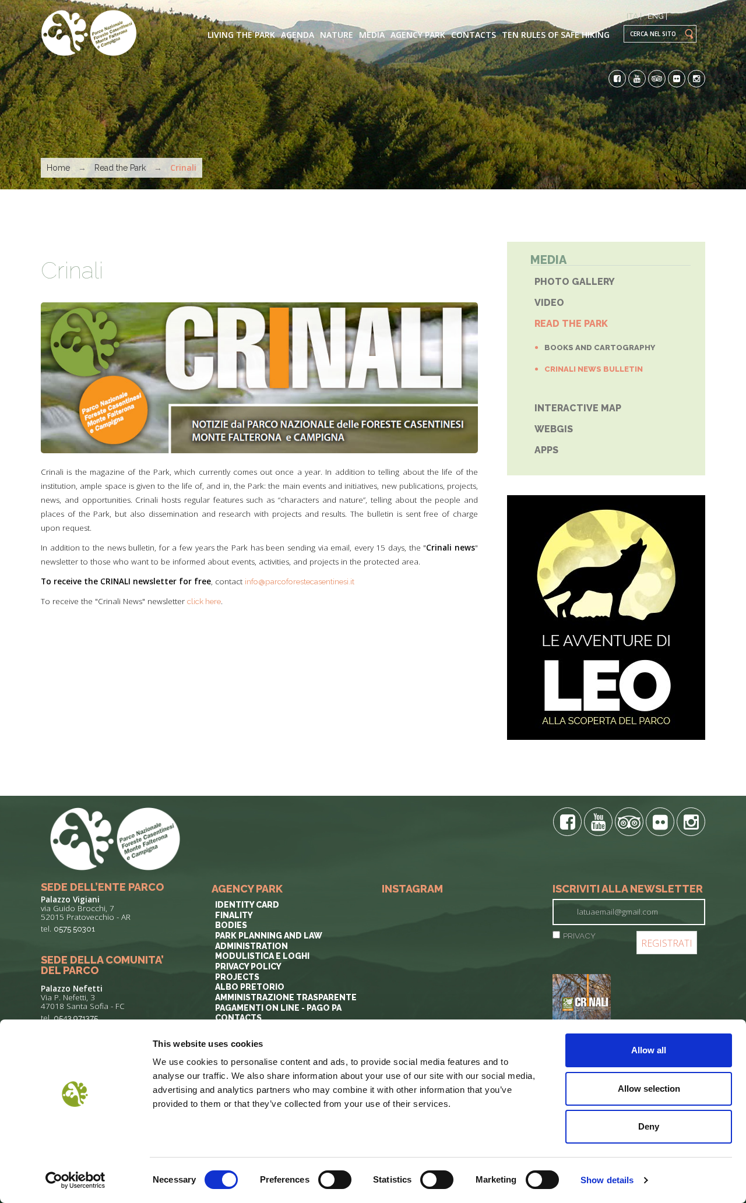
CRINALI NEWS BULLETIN (593, 369)
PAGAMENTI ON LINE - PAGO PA (278, 1008)
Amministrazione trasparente (286, 997)
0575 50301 (74, 928)
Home (58, 167)
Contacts (473, 34)
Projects (237, 977)
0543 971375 (76, 1017)
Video (549, 302)
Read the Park (120, 167)
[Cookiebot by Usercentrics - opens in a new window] (75, 1180)
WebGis (553, 429)
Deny (648, 1126)
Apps (546, 450)
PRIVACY (579, 935)
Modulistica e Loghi (262, 956)
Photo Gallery (574, 281)
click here (204, 601)
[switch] (334, 1179)
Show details (607, 1180)
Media (372, 34)
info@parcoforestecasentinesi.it (299, 581)
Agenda (297, 34)
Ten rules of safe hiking (556, 34)
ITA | (634, 15)
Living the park (241, 34)
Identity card (247, 904)
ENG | (657, 15)
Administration (251, 946)
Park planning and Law (268, 935)
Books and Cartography (599, 347)
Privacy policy (248, 966)
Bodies (231, 925)
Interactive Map (577, 408)
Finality (234, 915)
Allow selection (649, 1088)
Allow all (648, 1050)
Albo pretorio (249, 987)
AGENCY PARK (417, 34)
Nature (336, 34)
